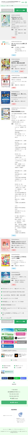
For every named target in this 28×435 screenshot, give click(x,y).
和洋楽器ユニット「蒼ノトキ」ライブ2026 (19, 94)
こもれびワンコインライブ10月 (19, 77)
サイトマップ (5, 429)
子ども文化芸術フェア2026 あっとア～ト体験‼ (18, 257)
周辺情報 (6, 367)
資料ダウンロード (19, 365)
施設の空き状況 (7, 365)
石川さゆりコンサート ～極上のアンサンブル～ (17, 18)
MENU (23, 2)
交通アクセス (14, 398)
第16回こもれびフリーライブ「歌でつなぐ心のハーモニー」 (19, 242)
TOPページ (3, 5)
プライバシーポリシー (18, 429)
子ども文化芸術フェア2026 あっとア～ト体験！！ (13, 313)
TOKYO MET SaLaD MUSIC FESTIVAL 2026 (13, 291)
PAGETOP (14, 384)
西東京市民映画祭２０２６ (17, 111)
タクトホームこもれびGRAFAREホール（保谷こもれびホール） (10, 2)
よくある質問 (18, 367)
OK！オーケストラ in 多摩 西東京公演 (19, 44)
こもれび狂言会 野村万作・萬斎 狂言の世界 (18, 62)
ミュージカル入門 (15, 274)
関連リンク (11, 429)
